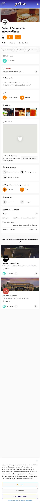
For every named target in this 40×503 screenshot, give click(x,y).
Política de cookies (13, 500)
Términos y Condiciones (25, 500)
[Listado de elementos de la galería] (8, 112)
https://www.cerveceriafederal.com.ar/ (24, 218)
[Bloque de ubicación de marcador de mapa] (20, 139)
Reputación (24, 43)
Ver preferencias (20, 496)
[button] (37, 461)
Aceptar (20, 485)
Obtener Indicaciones (29, 158)
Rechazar (20, 491)
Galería (12, 43)
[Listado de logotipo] (5, 22)
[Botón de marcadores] (35, 273)
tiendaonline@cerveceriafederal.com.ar (25, 225)
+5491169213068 (32, 229)
